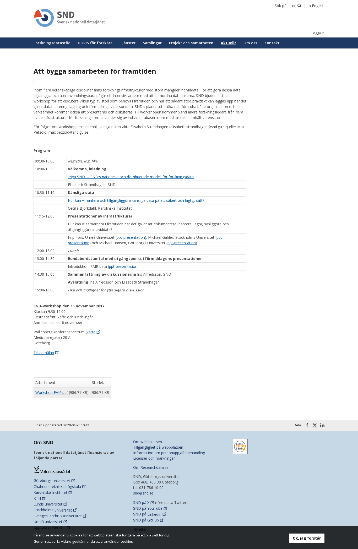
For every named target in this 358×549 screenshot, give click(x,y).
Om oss (250, 42)
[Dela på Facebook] (307, 425)
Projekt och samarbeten (191, 42)
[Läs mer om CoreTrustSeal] (240, 445)
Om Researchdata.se (151, 467)
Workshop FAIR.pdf (51, 392)
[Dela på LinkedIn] (322, 425)
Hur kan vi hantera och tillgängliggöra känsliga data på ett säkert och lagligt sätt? (136, 200)
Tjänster (127, 42)
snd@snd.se (143, 493)
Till (44, 352)
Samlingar (152, 42)
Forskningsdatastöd (52, 42)
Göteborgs (52, 480)
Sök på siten (285, 5)
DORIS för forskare (95, 42)
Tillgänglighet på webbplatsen (158, 447)
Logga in (318, 33)
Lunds (48, 504)
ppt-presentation (131, 237)
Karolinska (50, 492)
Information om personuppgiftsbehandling (169, 452)
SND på (141, 502)
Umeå (48, 521)
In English (315, 5)
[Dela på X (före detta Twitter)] (315, 425)
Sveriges (58, 515)
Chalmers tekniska (57, 486)
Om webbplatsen (147, 441)
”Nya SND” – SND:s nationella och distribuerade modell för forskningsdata (131, 176)
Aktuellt (228, 42)
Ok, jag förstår (307, 538)
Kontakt (272, 42)
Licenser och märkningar (154, 458)
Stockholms (53, 510)
